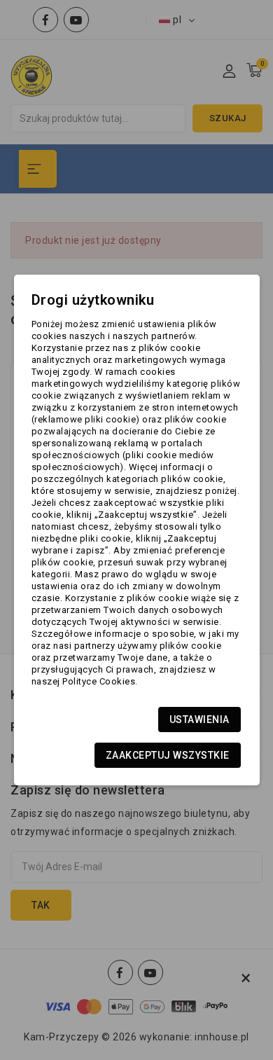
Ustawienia (199, 719)
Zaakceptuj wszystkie (168, 755)
